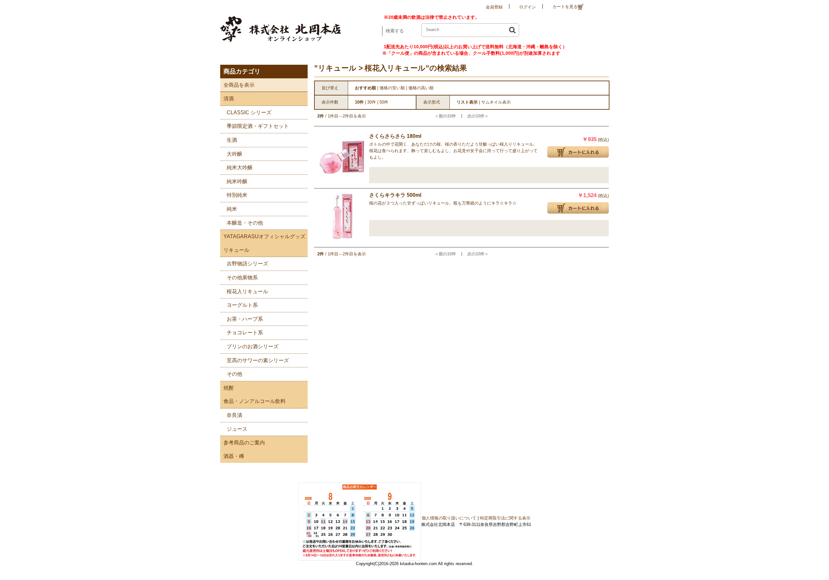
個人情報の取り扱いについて (449, 518)
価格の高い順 (421, 87)
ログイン (527, 7)
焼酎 (228, 388)
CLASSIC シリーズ (249, 112)
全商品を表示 (239, 85)
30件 (371, 102)
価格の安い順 (392, 87)
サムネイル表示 (496, 102)
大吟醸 (234, 154)
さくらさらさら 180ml (395, 136)
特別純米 (237, 195)
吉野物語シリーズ (247, 263)
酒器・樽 (233, 456)
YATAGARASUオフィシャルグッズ (264, 236)
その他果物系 (242, 277)
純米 (232, 209)
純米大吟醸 (240, 167)
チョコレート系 (245, 332)
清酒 (228, 98)
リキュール (236, 250)
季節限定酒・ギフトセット (258, 126)
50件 (384, 102)
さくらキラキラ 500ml (395, 195)
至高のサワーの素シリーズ (258, 360)
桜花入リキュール (247, 291)
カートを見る (565, 6)
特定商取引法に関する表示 (505, 518)
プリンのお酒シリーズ (252, 346)
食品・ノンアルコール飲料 (254, 401)
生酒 (232, 140)
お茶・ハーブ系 (245, 319)
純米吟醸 (237, 181)
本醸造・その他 (245, 223)
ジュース (237, 429)
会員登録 (494, 7)
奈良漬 (234, 415)
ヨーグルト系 (242, 305)
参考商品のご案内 (244, 442)
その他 (234, 374)
